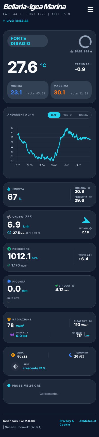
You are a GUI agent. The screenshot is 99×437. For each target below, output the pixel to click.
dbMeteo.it (87, 421)
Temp (54, 115)
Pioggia (83, 115)
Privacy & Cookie (67, 422)
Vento (67, 115)
